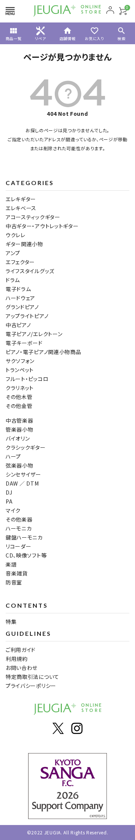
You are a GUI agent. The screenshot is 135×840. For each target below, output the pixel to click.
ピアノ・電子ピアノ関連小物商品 (43, 352)
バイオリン (18, 438)
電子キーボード (24, 343)
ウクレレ (16, 235)
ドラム (13, 280)
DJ (9, 492)
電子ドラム (18, 289)
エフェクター (20, 262)
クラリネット (20, 388)
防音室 (14, 582)
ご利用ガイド (21, 649)
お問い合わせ (22, 667)
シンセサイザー (23, 474)
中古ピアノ (18, 325)
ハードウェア (20, 298)
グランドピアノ (22, 307)
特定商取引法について (32, 676)
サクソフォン (20, 361)
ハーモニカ (19, 528)
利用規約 (17, 658)
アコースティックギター (33, 217)
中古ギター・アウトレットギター (42, 226)
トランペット (20, 370)
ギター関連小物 (24, 244)
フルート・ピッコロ (27, 379)
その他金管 (19, 406)
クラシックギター (26, 447)
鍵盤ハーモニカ (24, 537)
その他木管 (19, 397)
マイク (13, 510)
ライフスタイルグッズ (30, 271)
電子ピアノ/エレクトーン (34, 334)
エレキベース (21, 208)
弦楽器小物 (19, 465)
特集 (11, 621)
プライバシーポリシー (31, 685)
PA (9, 501)
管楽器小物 (19, 429)
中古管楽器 (19, 420)
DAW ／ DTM (22, 483)
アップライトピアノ (27, 316)
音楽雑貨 (17, 573)
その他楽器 (19, 519)
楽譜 (11, 564)
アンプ (13, 253)
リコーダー (19, 546)
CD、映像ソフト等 (26, 555)
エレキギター (21, 199)
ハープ (13, 456)
